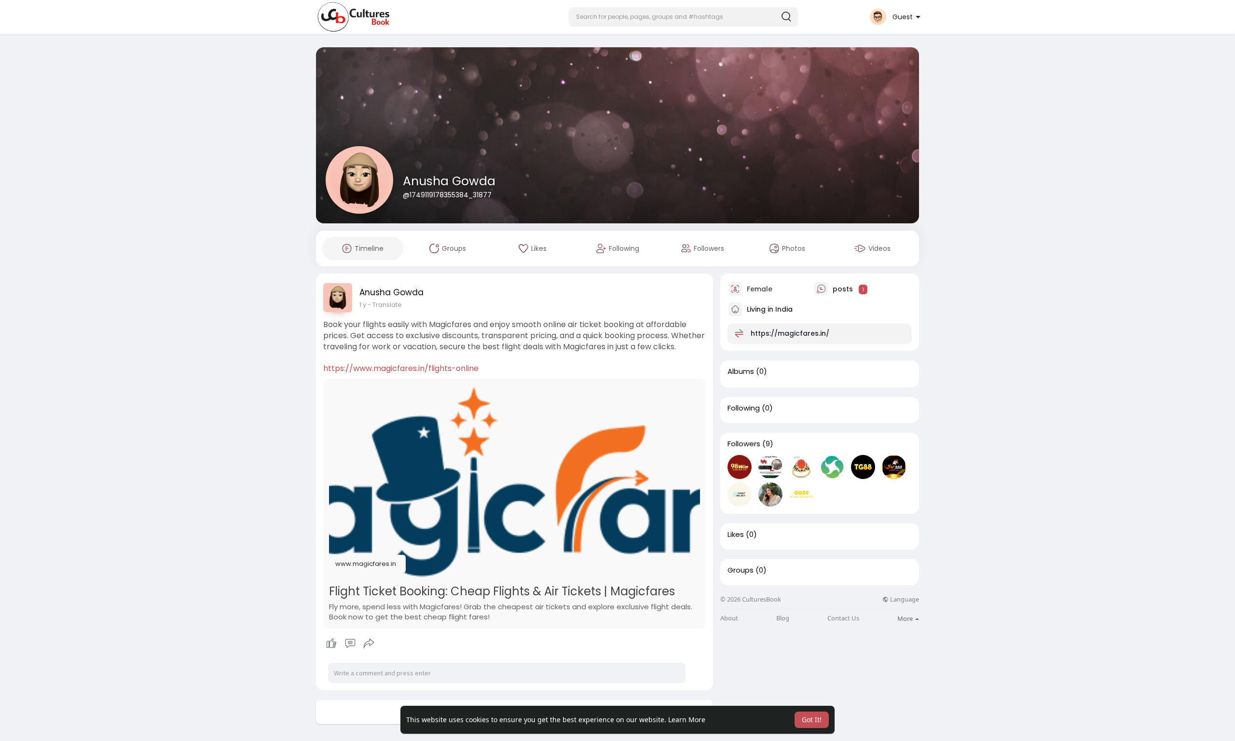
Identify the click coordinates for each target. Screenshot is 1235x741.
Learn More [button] (686, 719)
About (729, 618)
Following (743, 408)
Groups (740, 570)
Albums (740, 371)
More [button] (905, 618)
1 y (362, 304)
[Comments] (350, 643)
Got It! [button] (812, 719)
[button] (683, 17)
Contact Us (843, 618)
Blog (782, 618)
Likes (735, 534)
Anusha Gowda (449, 181)
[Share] (369, 643)
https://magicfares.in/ (790, 333)
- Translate (385, 304)
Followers (743, 444)
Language (904, 599)
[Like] (350, 643)
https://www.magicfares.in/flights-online (401, 368)
